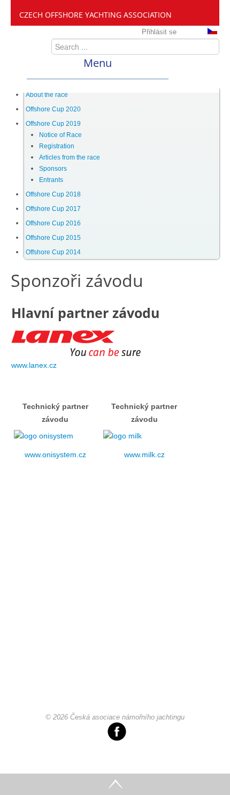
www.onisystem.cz (55, 454)
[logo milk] (122, 436)
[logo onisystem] (43, 436)
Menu (97, 63)
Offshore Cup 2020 (53, 109)
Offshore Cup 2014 (53, 252)
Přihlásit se (159, 32)
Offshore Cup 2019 (53, 123)
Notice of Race (60, 135)
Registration (56, 146)
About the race (47, 95)
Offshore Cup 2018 (53, 194)
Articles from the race (69, 157)
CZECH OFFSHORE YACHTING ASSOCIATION (95, 15)
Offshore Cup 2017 (53, 209)
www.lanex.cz (34, 365)
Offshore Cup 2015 (53, 237)
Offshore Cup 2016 (53, 223)
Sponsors (53, 168)
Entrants (51, 180)
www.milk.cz (144, 454)
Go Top (115, 784)
